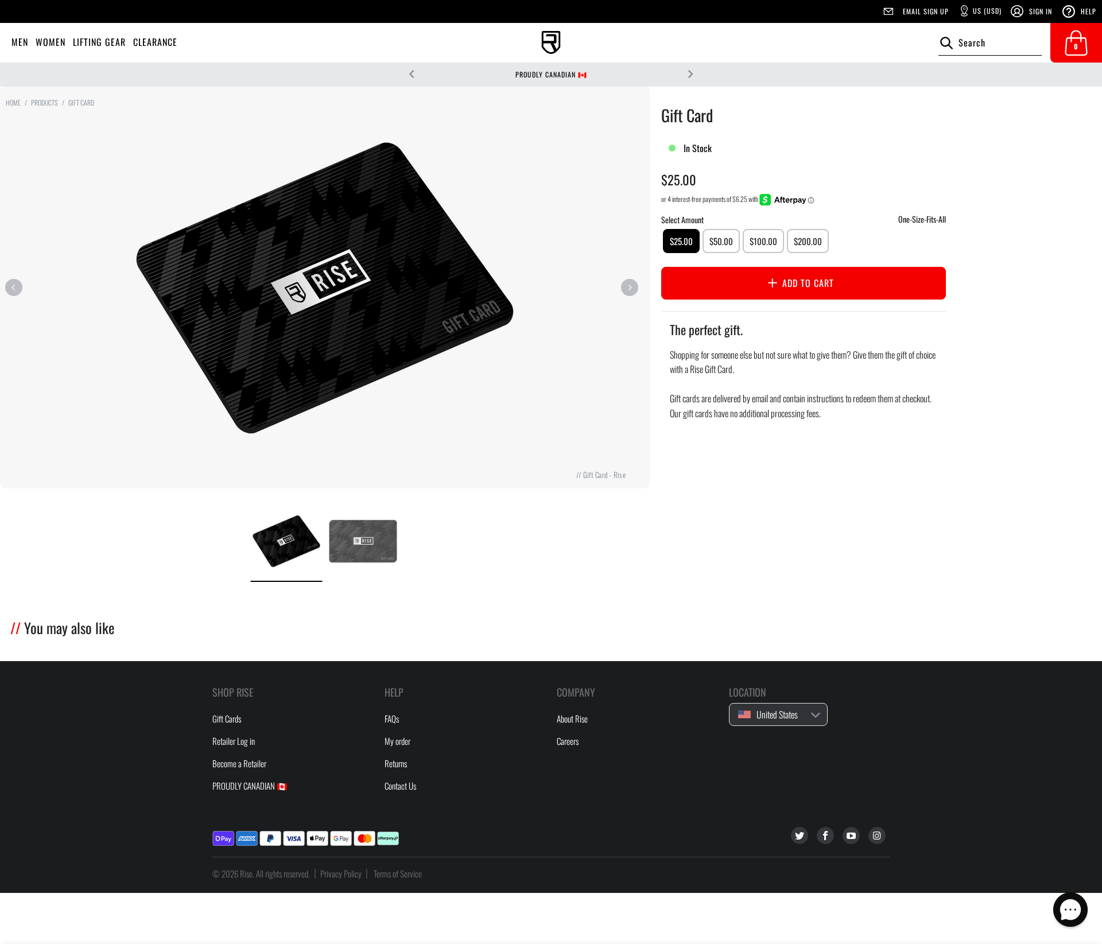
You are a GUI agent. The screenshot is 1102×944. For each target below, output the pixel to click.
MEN (19, 42)
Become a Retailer (239, 763)
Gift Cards (226, 718)
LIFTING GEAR (99, 42)
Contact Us (400, 785)
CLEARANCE (155, 42)
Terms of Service (398, 873)
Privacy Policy (341, 873)
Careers (568, 741)
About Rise (572, 718)
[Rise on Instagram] (877, 835)
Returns (396, 763)
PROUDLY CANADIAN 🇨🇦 (551, 74)
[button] (1070, 909)
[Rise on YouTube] (851, 835)
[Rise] (551, 43)
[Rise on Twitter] (799, 835)
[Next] (629, 287)
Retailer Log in (233, 741)
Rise (246, 873)
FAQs (392, 718)
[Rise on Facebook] (825, 835)
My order (397, 741)
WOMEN (50, 42)
